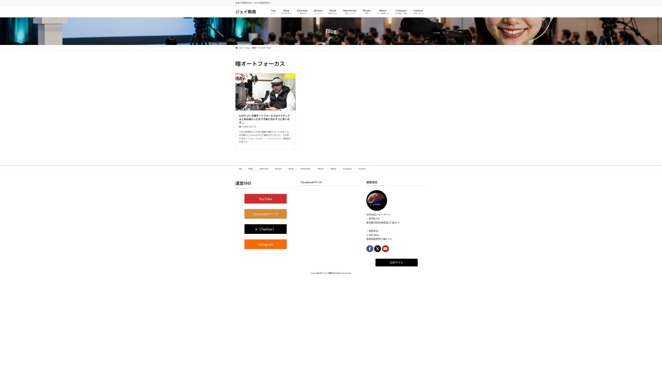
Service (278, 168)
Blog (251, 168)
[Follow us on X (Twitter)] (377, 248)
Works (321, 168)
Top (240, 168)
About (333, 168)
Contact (362, 168)
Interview (263, 168)
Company (347, 168)
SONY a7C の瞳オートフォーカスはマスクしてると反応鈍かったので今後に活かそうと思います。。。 (264, 119)
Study (291, 168)
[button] (265, 198)
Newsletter (305, 168)
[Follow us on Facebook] (369, 248)
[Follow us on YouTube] (385, 248)
